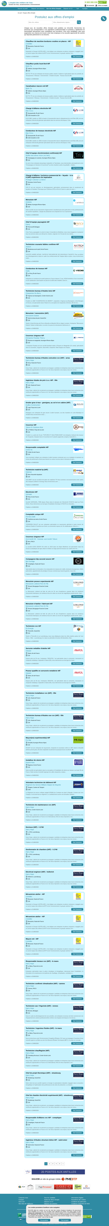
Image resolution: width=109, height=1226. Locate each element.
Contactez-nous (23, 1197)
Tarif (77, 8)
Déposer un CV (67, 8)
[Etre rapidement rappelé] (103, 18)
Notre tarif (22, 1201)
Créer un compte (102, 5)
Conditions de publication (78, 1201)
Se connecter (90, 5)
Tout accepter (65, 1220)
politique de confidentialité (34, 1213)
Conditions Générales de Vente (80, 1203)
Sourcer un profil (23, 8)
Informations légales (77, 1197)
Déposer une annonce (37, 8)
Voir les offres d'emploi (53, 8)
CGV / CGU (73, 1211)
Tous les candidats (49, 1197)
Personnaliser (44, 1220)
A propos (84, 8)
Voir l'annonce (77, 56)
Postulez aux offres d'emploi (54, 17)
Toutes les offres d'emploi (51, 1199)
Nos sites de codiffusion (26, 1203)
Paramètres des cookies (78, 1199)
